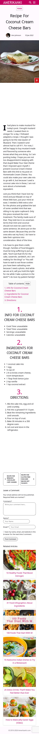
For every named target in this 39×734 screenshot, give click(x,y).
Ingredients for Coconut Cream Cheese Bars (16, 295)
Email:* (6, 527)
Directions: (10, 300)
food (19, 8)
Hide (28, 283)
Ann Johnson (16, 35)
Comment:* (7, 501)
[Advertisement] (19, 102)
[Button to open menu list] (34, 2)
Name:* (6, 518)
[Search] (30, 2)
